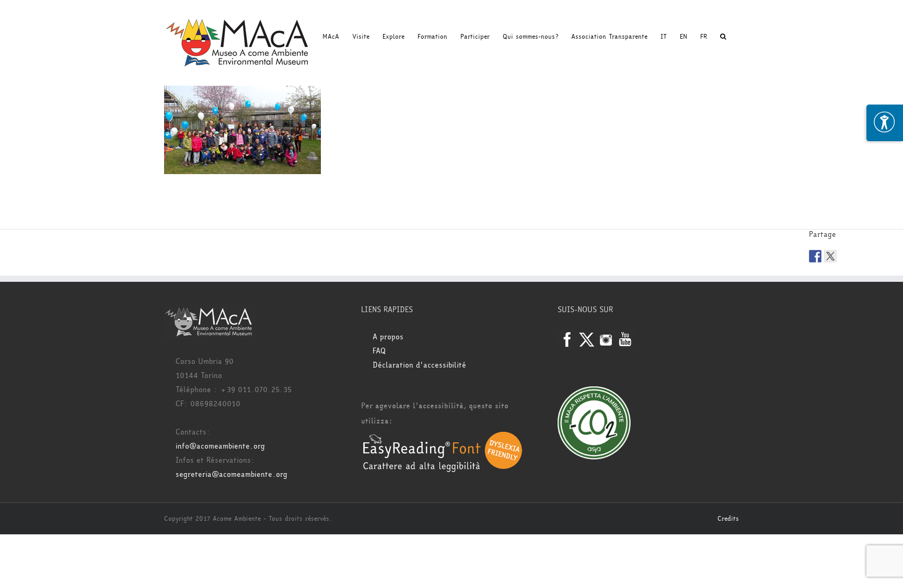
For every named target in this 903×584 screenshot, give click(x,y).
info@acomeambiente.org (220, 446)
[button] (723, 36)
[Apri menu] (884, 123)
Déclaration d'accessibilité (419, 365)
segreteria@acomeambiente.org (231, 474)
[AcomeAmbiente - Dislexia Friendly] (442, 436)
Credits (728, 518)
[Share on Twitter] (830, 256)
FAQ (379, 351)
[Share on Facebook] (815, 256)
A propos (388, 336)
